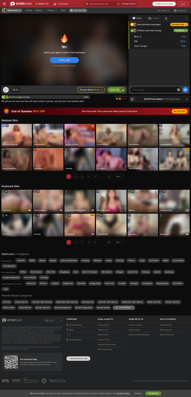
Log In (183, 4)
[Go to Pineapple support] (44, 381)
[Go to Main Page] (21, 4)
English (51, 320)
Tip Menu (179, 30)
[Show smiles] (178, 89)
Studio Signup (134, 330)
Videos (39, 10)
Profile (29, 10)
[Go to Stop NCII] (57, 381)
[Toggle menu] (4, 4)
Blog (71, 330)
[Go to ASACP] (16, 380)
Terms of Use (103, 330)
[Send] (185, 90)
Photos (52, 10)
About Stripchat (75, 325)
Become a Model (135, 325)
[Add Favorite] (6, 90)
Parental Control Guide (107, 345)
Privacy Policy (103, 325)
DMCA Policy (103, 335)
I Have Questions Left (78, 358)
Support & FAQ (166, 325)
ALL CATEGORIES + (123, 308)
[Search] (118, 4)
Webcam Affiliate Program (139, 335)
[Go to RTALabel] (6, 381)
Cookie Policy (123, 393)
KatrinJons (7, 254)
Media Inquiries (75, 340)
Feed (63, 10)
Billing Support (166, 330)
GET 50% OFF (179, 111)
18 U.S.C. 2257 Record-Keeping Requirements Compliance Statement (161, 381)
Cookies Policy (104, 340)
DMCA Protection (167, 335)
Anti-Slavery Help (105, 349)
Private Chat (178, 24)
